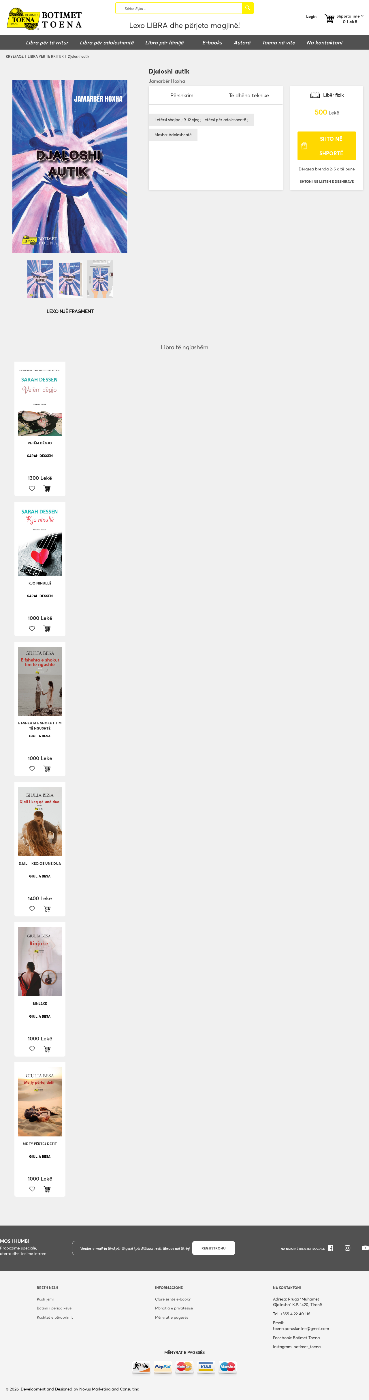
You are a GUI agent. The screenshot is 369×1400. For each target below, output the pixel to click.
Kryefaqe (15, 56)
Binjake (40, 1003)
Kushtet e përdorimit (55, 1317)
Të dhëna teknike (249, 95)
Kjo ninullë (40, 583)
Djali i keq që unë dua (40, 863)
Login (311, 16)
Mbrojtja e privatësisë (174, 1308)
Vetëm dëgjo (40, 443)
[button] (327, 181)
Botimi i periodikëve (54, 1308)
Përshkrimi (182, 95)
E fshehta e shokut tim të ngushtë (40, 725)
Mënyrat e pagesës (171, 1317)
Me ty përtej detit (40, 1143)
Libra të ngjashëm (184, 347)
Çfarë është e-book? (173, 1299)
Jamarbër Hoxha (167, 81)
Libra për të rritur (46, 56)
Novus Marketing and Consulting (109, 1389)
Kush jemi (45, 1299)
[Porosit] (48, 488)
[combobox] (184, 8)
